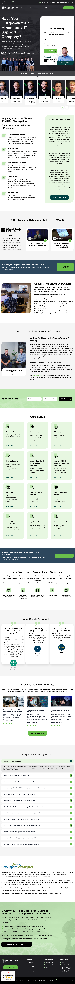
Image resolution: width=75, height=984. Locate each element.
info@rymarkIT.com (66, 964)
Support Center (17, 2)
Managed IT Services (32, 967)
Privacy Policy (50, 980)
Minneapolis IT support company (24, 151)
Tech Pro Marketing (41, 980)
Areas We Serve (59, 980)
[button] (61, 8)
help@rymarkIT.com (50, 964)
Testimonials (30, 962)
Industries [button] (51, 8)
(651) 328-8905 (51, 2)
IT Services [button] (27, 8)
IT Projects (29, 969)
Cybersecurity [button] (36, 8)
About (28, 964)
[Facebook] (70, 980)
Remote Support (5, 1)
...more (13, 724)
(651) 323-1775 (69, 2)
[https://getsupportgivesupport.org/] (17, 866)
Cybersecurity (30, 971)
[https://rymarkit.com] (8, 7)
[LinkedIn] (72, 980)
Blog (2, 3)
